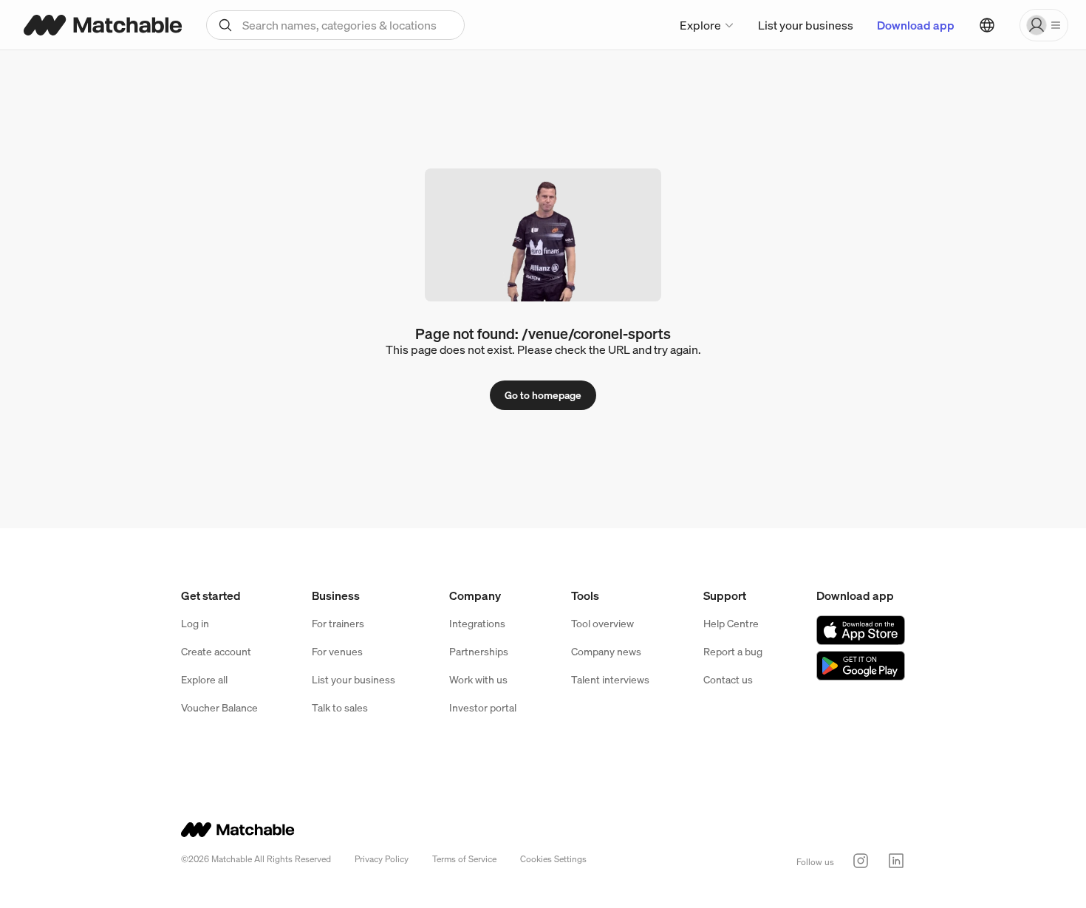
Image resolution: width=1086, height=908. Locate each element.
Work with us (478, 679)
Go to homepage (543, 395)
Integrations (477, 623)
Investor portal (482, 707)
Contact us (728, 679)
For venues (337, 651)
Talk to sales (340, 707)
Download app (915, 25)
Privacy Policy (382, 858)
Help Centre (731, 623)
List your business (805, 25)
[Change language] (987, 25)
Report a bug (732, 651)
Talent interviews (610, 679)
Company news (606, 651)
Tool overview (602, 623)
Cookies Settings (553, 858)
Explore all (204, 679)
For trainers (338, 623)
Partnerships (478, 651)
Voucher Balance (219, 707)
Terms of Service (464, 858)
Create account (216, 651)
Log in (195, 623)
